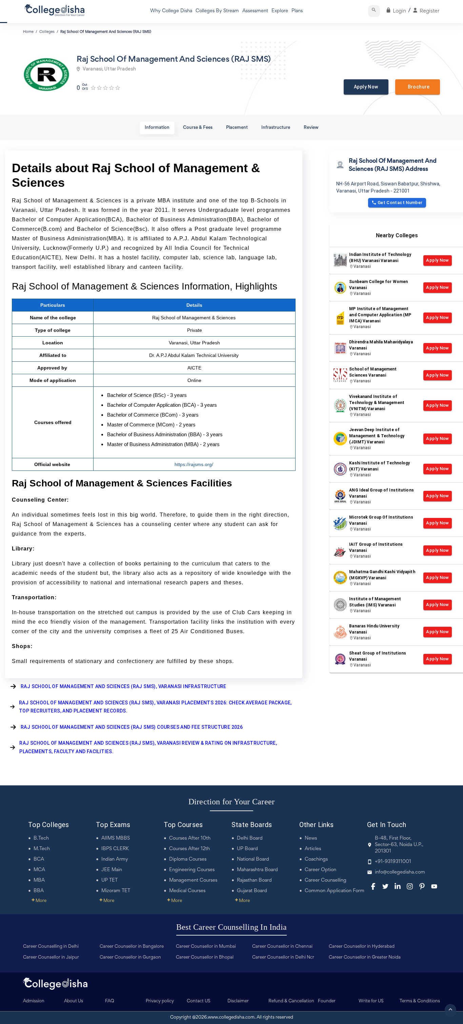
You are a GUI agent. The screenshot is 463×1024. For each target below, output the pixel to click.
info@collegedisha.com (400, 872)
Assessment (255, 11)
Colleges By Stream (217, 11)
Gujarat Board (252, 891)
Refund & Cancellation (291, 1001)
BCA (39, 859)
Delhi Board (250, 838)
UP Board (247, 849)
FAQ (109, 1001)
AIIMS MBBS (115, 838)
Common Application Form (334, 891)
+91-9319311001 (393, 862)
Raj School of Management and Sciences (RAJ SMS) (105, 32)
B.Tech (41, 838)
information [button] (157, 128)
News (311, 838)
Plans (297, 11)
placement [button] (237, 128)
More (39, 901)
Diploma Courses (187, 859)
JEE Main (111, 870)
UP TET (109, 880)
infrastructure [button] (275, 128)
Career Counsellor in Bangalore (132, 947)
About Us (73, 1001)
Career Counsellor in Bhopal (205, 958)
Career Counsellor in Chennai (282, 947)
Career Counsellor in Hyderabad (362, 947)
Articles (313, 849)
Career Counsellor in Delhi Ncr (283, 958)
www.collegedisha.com (231, 1018)
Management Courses (193, 880)
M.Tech (42, 849)
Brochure (417, 86)
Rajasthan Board (254, 880)
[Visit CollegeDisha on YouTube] (434, 886)
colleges (47, 32)
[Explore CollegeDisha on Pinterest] (422, 886)
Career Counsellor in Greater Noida (365, 958)
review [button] (311, 128)
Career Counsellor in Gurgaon (130, 958)
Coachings (316, 859)
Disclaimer (238, 1001)
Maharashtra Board (257, 870)
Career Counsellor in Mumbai (206, 947)
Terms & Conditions (420, 1001)
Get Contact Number (400, 202)
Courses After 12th (189, 849)
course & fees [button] (198, 128)
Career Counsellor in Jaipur (51, 958)
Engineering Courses (192, 870)
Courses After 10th (189, 838)
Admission (33, 1001)
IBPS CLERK (115, 849)
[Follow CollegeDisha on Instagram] (410, 886)
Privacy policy (160, 1001)
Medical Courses (187, 891)
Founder (327, 1001)
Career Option (320, 870)
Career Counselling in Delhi (51, 947)
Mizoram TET (115, 891)
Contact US (198, 1001)
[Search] (374, 11)
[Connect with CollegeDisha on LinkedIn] (397, 886)
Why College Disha (171, 11)
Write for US (371, 1001)
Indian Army (114, 859)
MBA (39, 880)
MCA (39, 870)
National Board (253, 859)
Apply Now (366, 86)
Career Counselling (325, 880)
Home (28, 32)
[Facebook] (373, 886)
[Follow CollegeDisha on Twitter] (385, 886)
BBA (39, 891)
